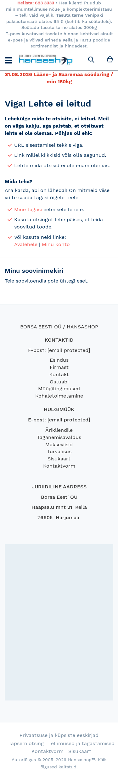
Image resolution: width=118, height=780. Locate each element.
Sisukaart (59, 459)
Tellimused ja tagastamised (81, 743)
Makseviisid (59, 445)
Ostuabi (59, 382)
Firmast (59, 367)
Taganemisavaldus (59, 437)
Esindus (59, 360)
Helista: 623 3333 (35, 2)
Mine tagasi (28, 209)
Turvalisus (59, 451)
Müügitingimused (59, 389)
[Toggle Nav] (8, 60)
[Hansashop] (46, 60)
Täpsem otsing (26, 743)
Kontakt (59, 374)
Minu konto (56, 244)
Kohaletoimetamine (59, 396)
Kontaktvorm (59, 466)
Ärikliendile (59, 430)
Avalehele (25, 244)
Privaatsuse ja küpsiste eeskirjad (59, 735)
